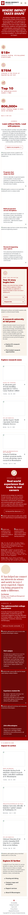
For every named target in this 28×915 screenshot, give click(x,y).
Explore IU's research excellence (13, 345)
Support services (11, 888)
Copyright (5, 913)
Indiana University (21, 913)
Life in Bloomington (10, 725)
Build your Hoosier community (11, 626)
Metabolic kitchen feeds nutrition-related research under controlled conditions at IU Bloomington (13, 773)
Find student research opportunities (13, 351)
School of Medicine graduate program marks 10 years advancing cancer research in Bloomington (12, 457)
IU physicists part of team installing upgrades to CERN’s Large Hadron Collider (11, 388)
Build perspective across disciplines (10, 209)
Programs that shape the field (9, 173)
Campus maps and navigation (12, 883)
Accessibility (14, 903)
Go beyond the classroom (13, 511)
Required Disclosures (14, 911)
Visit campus (8, 651)
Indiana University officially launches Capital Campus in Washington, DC (13, 808)
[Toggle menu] (21, 3)
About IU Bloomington (13, 892)
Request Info (8, 301)
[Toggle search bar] (25, 3)
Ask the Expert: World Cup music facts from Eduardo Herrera (11, 422)
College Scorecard (14, 905)
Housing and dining (12, 878)
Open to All (14, 907)
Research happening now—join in (11, 248)
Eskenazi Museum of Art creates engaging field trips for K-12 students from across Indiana (11, 842)
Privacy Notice (14, 909)
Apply (6, 297)
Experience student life (12, 691)
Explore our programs (13, 147)
